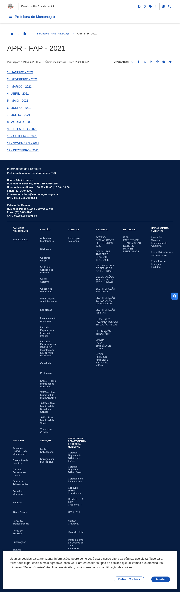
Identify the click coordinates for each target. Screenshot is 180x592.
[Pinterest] (157, 62)
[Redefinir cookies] (150, 6)
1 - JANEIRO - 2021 (20, 72)
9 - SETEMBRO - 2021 (22, 129)
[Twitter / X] (145, 62)
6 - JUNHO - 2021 (19, 108)
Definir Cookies (129, 579)
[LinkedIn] (151, 62)
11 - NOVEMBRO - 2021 (23, 143)
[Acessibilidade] (144, 6)
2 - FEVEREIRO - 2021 (22, 79)
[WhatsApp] (132, 62)
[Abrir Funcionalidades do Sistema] (163, 6)
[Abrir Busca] (169, 6)
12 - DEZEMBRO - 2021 (23, 150)
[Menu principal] (10, 16)
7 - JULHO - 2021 (18, 115)
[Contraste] (139, 6)
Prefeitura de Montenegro (35, 17)
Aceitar (161, 579)
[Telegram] (164, 62)
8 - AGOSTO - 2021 (20, 122)
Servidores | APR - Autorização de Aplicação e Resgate (53, 33)
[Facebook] (138, 62)
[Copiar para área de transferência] (170, 62)
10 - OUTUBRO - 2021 (22, 136)
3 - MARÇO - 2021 (19, 86)
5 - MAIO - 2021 (17, 100)
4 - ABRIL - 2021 (18, 93)
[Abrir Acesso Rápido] (156, 6)
